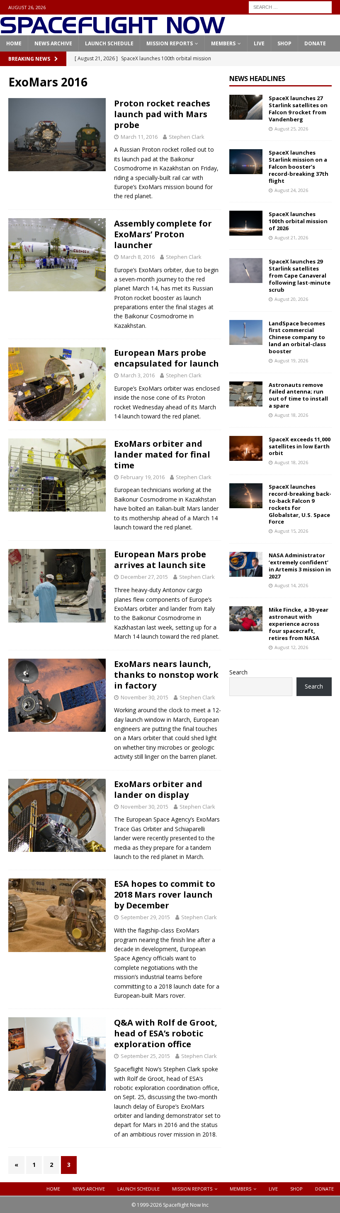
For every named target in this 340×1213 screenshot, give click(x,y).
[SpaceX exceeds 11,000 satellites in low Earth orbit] (245, 448)
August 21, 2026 (291, 237)
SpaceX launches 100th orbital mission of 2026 (298, 221)
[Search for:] (290, 6)
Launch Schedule (109, 43)
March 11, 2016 (139, 136)
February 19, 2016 (143, 477)
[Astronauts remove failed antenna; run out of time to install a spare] (245, 393)
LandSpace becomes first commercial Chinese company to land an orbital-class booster (297, 337)
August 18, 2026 (291, 415)
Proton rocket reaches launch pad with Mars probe (162, 114)
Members (223, 43)
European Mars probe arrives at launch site (160, 560)
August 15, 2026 (291, 531)
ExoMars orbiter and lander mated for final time (162, 454)
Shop (284, 43)
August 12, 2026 (291, 647)
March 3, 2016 (138, 375)
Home (14, 43)
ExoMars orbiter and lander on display (158, 789)
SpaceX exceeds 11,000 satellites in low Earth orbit (299, 446)
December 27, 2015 (144, 577)
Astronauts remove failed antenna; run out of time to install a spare (298, 395)
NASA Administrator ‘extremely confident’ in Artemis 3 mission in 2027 (300, 565)
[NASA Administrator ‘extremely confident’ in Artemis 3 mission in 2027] (245, 564)
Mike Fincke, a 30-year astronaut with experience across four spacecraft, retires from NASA (298, 624)
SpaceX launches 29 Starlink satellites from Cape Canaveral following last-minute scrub (299, 275)
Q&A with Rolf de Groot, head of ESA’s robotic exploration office (165, 1033)
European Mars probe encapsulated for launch (166, 358)
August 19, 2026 (291, 360)
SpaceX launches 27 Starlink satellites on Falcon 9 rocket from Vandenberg (298, 108)
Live (259, 43)
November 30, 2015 (144, 697)
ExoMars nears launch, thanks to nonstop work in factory (166, 674)
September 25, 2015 (145, 1056)
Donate (315, 43)
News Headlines (257, 78)
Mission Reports (169, 43)
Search (238, 672)
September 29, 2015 (145, 917)
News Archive (53, 43)
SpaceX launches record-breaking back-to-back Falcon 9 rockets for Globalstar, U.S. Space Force (300, 504)
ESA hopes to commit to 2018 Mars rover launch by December (164, 894)
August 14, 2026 (291, 585)
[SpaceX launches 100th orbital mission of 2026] (245, 223)
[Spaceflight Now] (112, 30)
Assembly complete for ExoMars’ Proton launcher (163, 234)
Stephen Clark (186, 136)
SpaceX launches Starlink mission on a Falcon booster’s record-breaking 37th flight (298, 167)
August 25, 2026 (291, 128)
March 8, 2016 (138, 257)
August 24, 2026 (291, 190)
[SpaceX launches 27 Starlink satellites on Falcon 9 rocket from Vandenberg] (245, 107)
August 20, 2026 (291, 299)
